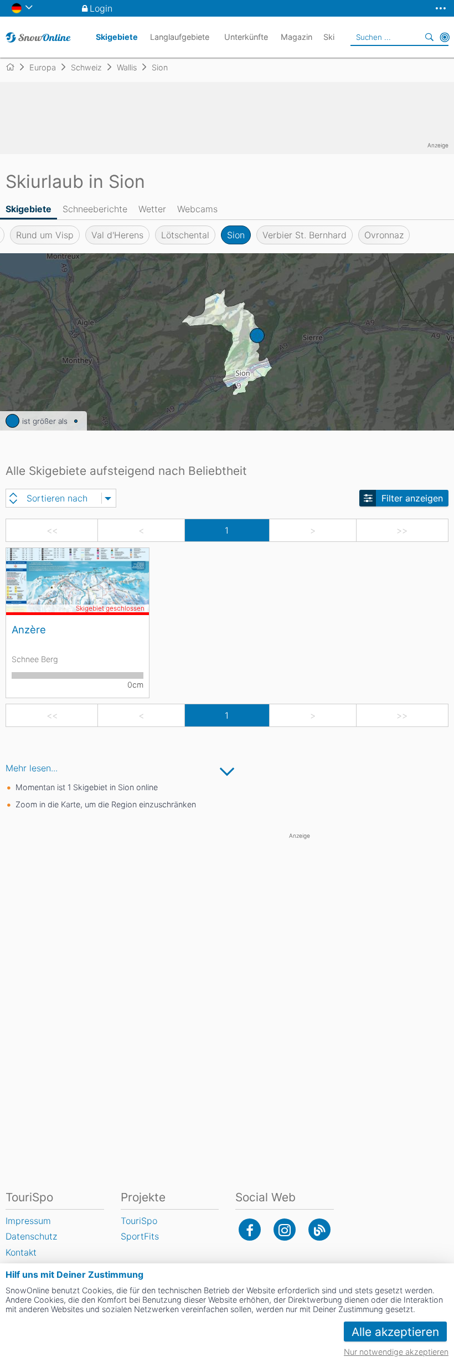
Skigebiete (28, 208)
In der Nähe (444, 37)
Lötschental (185, 234)
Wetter (152, 208)
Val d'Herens (117, 234)
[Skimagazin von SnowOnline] (319, 1229)
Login (101, 8)
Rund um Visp (45, 234)
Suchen (429, 37)
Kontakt (21, 1252)
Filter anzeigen (412, 498)
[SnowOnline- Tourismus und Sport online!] (15, 67)
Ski (328, 37)
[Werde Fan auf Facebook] (250, 1229)
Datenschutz (31, 1236)
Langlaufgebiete (179, 37)
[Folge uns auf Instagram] (285, 1229)
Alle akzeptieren (395, 1332)
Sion (236, 234)
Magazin (296, 37)
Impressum (28, 1220)
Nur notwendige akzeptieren (396, 1351)
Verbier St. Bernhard (304, 234)
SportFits (140, 1236)
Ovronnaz (384, 234)
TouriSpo (139, 1220)
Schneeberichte (95, 208)
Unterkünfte (246, 37)
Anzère (29, 629)
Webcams (197, 208)
